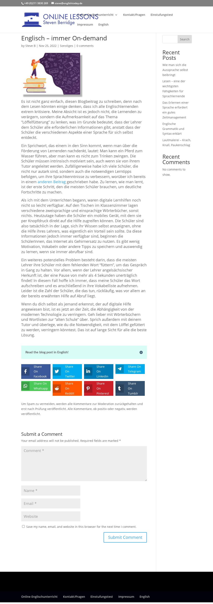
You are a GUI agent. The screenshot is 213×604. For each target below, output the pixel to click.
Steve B (30, 46)
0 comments (85, 46)
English (103, 24)
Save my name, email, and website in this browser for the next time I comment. (81, 527)
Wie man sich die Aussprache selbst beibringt (175, 70)
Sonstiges (66, 46)
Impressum (85, 24)
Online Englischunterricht (95, 15)
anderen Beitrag (52, 181)
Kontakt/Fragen (134, 15)
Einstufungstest (162, 15)
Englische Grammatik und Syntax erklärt (173, 129)
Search (184, 39)
